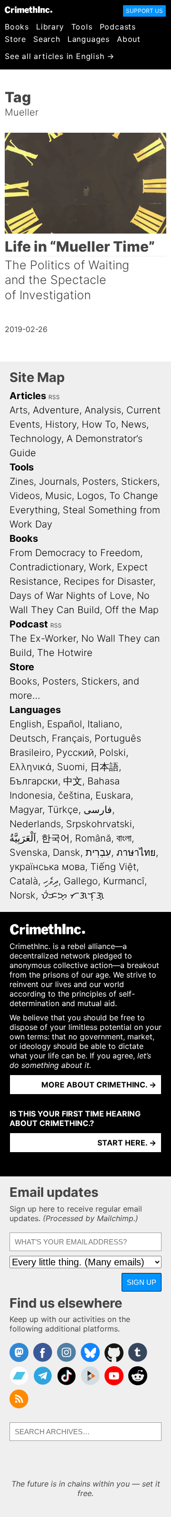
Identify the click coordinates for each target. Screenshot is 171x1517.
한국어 (55, 838)
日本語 (104, 767)
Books (17, 26)
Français (70, 738)
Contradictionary (47, 567)
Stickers (139, 481)
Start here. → (126, 1142)
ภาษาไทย (136, 852)
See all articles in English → (59, 56)
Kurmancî (123, 881)
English (26, 724)
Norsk (23, 895)
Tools (82, 26)
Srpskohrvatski (99, 824)
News (133, 424)
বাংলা (124, 838)
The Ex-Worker (43, 638)
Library (50, 26)
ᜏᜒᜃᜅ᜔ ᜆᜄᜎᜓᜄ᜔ (72, 895)
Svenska (29, 852)
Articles (28, 395)
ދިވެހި (50, 881)
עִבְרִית (98, 852)
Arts (19, 410)
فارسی (98, 809)
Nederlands (35, 824)
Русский (75, 752)
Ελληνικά (31, 767)
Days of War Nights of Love (71, 595)
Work (100, 567)
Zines (22, 481)
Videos (25, 495)
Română (93, 838)
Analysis (103, 410)
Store (15, 39)
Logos (90, 495)
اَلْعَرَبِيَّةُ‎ (23, 838)
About (129, 39)
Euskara (113, 795)
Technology (35, 438)
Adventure (56, 410)
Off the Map (132, 610)
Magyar (26, 809)
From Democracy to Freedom (75, 552)
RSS (54, 397)
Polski (112, 752)
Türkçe (63, 809)
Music (58, 495)
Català (24, 881)
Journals (58, 481)
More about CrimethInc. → (98, 1084)
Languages (88, 39)
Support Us (144, 10)
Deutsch (28, 738)
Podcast (29, 624)
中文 (72, 781)
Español (64, 724)
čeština (74, 795)
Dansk (66, 852)
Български (34, 781)
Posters (99, 481)
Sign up (141, 1282)
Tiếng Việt (113, 866)
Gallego (81, 881)
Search (46, 39)
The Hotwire (65, 652)
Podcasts (118, 26)
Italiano (103, 724)
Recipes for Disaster (108, 581)
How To (99, 424)
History (60, 424)
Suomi (71, 767)
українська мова (47, 866)
